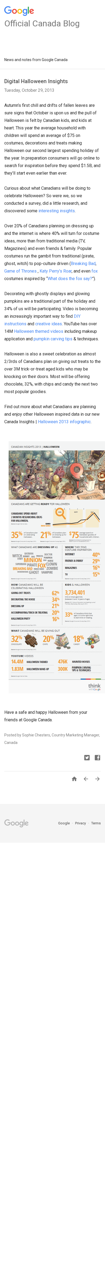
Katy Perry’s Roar (56, 271)
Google (64, 823)
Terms (96, 823)
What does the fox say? (70, 278)
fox (95, 271)
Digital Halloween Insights (36, 81)
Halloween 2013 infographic (64, 421)
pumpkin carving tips (53, 338)
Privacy (81, 823)
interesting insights (56, 210)
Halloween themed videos (38, 331)
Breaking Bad (83, 263)
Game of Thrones (20, 271)
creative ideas (48, 323)
